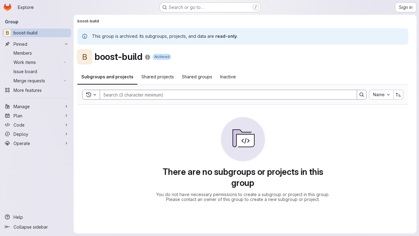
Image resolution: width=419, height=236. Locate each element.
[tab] (107, 77)
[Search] (362, 95)
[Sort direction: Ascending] (398, 95)
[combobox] (381, 95)
